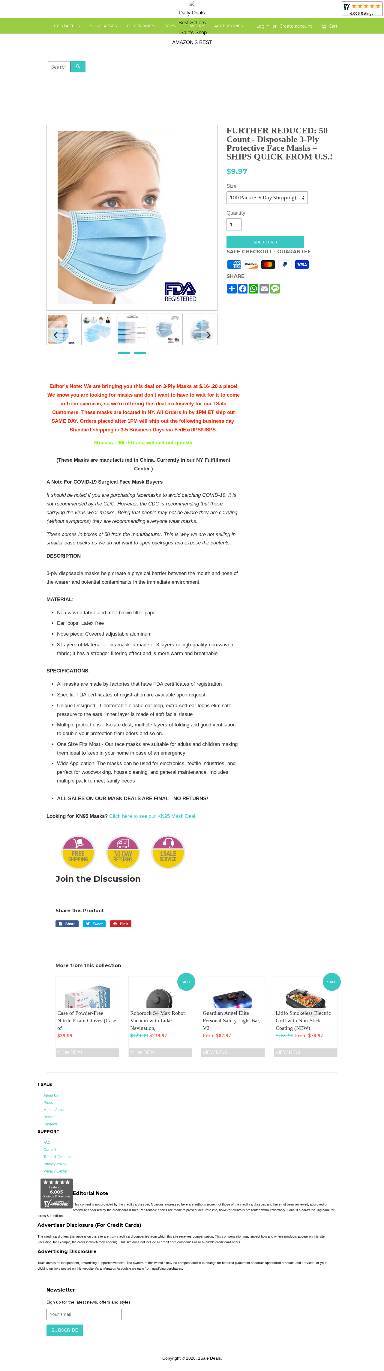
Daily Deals (192, 13)
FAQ (47, 1142)
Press (48, 1103)
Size (231, 186)
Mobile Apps (54, 1110)
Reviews (51, 1124)
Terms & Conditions (59, 1157)
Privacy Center (56, 1171)
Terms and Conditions (142, 1339)
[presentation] (55, 331)
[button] (124, 353)
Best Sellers (192, 22)
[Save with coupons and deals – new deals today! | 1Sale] (192, 4)
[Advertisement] (294, 472)
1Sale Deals (209, 1358)
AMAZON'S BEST (192, 42)
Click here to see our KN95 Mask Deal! (153, 816)
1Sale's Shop (192, 32)
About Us (51, 1095)
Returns (50, 1117)
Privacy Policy (55, 1164)
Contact (50, 1150)
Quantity (234, 213)
